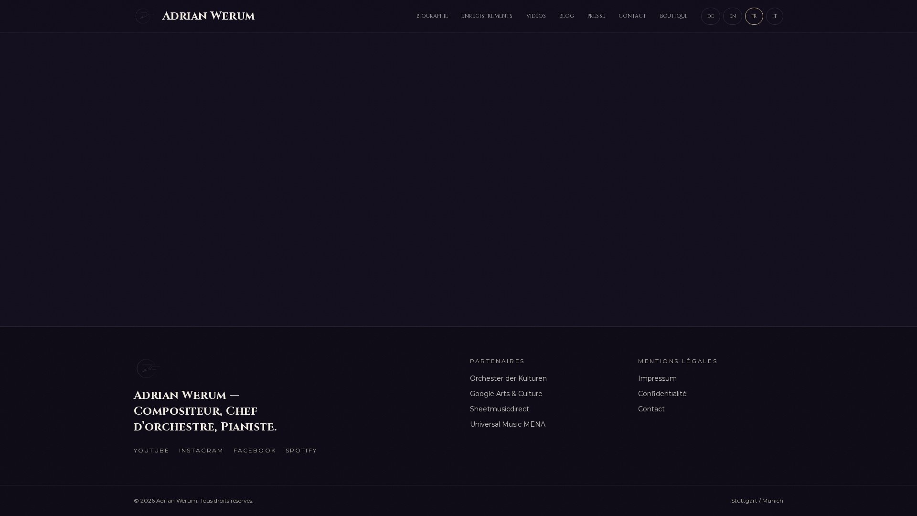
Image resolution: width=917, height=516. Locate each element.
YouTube (152, 450)
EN (732, 16)
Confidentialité (662, 393)
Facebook (255, 450)
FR (754, 16)
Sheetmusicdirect (499, 409)
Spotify (301, 450)
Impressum (657, 378)
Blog (566, 16)
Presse (596, 16)
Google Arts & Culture (506, 393)
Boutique (674, 16)
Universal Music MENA (507, 424)
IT (774, 16)
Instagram (201, 450)
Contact (632, 16)
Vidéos (536, 16)
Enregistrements (486, 16)
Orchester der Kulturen (508, 378)
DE (710, 16)
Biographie (432, 16)
